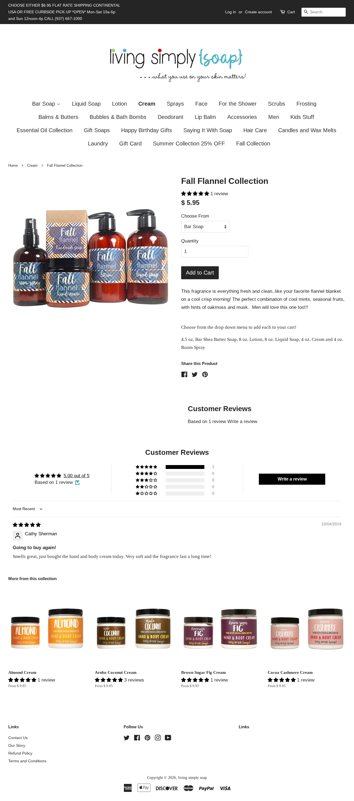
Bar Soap (44, 104)
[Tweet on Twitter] (195, 375)
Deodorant (170, 117)
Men (273, 117)
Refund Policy (20, 753)
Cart (291, 12)
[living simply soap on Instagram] (158, 739)
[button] (195, 193)
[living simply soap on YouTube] (168, 739)
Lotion (119, 104)
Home (13, 165)
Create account (258, 12)
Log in (230, 12)
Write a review (242, 421)
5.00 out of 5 (76, 475)
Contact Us (18, 737)
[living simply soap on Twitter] (127, 739)
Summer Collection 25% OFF (189, 143)
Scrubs (276, 104)
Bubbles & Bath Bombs (118, 117)
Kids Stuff (302, 117)
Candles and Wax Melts (307, 130)
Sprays (175, 104)
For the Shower (238, 104)
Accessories (242, 117)
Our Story (16, 745)
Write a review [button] (292, 479)
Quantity (190, 241)
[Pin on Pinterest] (205, 375)
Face (201, 104)
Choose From (195, 216)
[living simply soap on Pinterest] (147, 739)
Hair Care (255, 130)
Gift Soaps (97, 130)
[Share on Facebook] (184, 375)
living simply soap (192, 777)
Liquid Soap (86, 104)
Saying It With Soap (207, 130)
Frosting (306, 104)
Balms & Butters (58, 117)
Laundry (98, 143)
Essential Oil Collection (44, 130)
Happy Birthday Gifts (146, 130)
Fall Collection (253, 143)
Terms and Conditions (27, 761)
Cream (146, 104)
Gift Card (130, 143)
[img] (27, 525)
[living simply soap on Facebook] (137, 739)
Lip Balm (205, 117)
